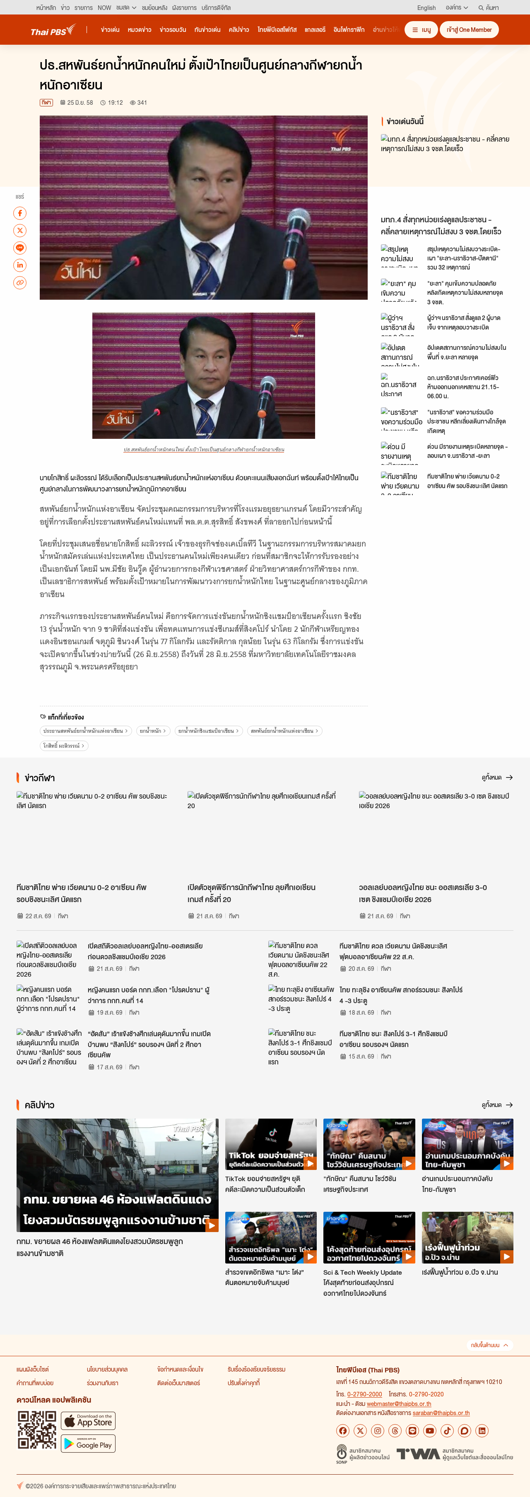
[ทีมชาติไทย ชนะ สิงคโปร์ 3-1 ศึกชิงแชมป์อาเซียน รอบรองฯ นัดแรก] (301, 1047)
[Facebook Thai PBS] (342, 1430)
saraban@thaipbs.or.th (441, 1412)
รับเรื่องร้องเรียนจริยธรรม (256, 1369)
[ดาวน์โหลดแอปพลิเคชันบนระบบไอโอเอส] (88, 1420)
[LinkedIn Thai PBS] (482, 1430)
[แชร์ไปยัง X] (19, 230)
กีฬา (46, 102)
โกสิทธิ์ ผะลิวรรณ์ (61, 746)
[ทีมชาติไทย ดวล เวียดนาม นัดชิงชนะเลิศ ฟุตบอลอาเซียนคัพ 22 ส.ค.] (301, 959)
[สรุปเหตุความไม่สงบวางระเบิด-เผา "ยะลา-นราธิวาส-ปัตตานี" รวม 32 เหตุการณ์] (401, 255)
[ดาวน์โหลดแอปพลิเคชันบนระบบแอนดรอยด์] (88, 1443)
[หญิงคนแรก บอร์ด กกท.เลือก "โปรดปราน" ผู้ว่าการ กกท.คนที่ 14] (50, 1003)
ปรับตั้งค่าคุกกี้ (244, 1383)
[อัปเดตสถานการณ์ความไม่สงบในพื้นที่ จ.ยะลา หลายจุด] (401, 354)
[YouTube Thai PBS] (429, 1430)
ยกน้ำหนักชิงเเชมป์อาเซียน (206, 731)
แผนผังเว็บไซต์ (33, 1369)
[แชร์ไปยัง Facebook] (19, 212)
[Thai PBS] (54, 29)
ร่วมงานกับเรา (102, 1383)
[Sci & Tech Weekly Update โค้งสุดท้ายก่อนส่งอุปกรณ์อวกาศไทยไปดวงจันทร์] (369, 1237)
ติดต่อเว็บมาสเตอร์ (178, 1383)
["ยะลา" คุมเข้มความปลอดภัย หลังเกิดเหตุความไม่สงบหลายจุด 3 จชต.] (401, 290)
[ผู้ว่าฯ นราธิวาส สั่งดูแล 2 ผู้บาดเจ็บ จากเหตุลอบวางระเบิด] (401, 324)
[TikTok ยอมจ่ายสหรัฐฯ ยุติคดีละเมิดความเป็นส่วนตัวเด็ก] (271, 1144)
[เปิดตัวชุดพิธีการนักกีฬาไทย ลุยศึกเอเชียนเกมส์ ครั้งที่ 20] (265, 834)
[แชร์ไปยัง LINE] (19, 247)
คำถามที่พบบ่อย (35, 1383)
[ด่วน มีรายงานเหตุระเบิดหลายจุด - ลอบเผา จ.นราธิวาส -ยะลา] (401, 453)
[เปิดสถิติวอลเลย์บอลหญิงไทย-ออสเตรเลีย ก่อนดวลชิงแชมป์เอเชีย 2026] (50, 959)
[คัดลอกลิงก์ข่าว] (19, 282)
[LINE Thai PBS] (412, 1430)
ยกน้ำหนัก (150, 731)
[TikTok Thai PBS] (447, 1430)
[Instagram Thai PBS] (377, 1430)
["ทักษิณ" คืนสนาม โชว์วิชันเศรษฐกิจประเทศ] (369, 1144)
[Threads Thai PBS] (395, 1430)
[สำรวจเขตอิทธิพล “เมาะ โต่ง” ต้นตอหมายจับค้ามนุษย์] (271, 1237)
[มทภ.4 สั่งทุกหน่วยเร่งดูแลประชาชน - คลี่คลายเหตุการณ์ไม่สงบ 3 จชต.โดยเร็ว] (449, 172)
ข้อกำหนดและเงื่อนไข (180, 1369)
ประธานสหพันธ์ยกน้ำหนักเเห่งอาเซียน (83, 731)
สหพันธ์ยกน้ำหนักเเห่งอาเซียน (282, 731)
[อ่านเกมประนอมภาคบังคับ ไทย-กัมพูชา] (467, 1144)
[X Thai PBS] (360, 1430)
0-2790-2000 (364, 1394)
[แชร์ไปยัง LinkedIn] (19, 265)
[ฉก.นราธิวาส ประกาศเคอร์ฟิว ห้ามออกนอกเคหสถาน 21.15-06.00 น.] (401, 384)
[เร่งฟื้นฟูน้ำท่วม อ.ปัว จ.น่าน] (467, 1237)
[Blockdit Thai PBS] (464, 1430)
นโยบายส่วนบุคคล (107, 1369)
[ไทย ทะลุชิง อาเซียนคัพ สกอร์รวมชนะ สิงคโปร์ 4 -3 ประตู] (301, 1003)
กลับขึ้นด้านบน (485, 1345)
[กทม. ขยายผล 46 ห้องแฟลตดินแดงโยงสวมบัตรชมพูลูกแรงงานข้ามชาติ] (118, 1175)
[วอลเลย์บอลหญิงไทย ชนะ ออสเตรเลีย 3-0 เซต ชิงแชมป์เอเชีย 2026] (436, 834)
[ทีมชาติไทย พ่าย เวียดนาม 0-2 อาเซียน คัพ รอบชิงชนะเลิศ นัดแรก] (401, 483)
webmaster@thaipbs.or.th (399, 1403)
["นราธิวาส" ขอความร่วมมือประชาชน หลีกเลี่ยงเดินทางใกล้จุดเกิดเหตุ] (401, 419)
